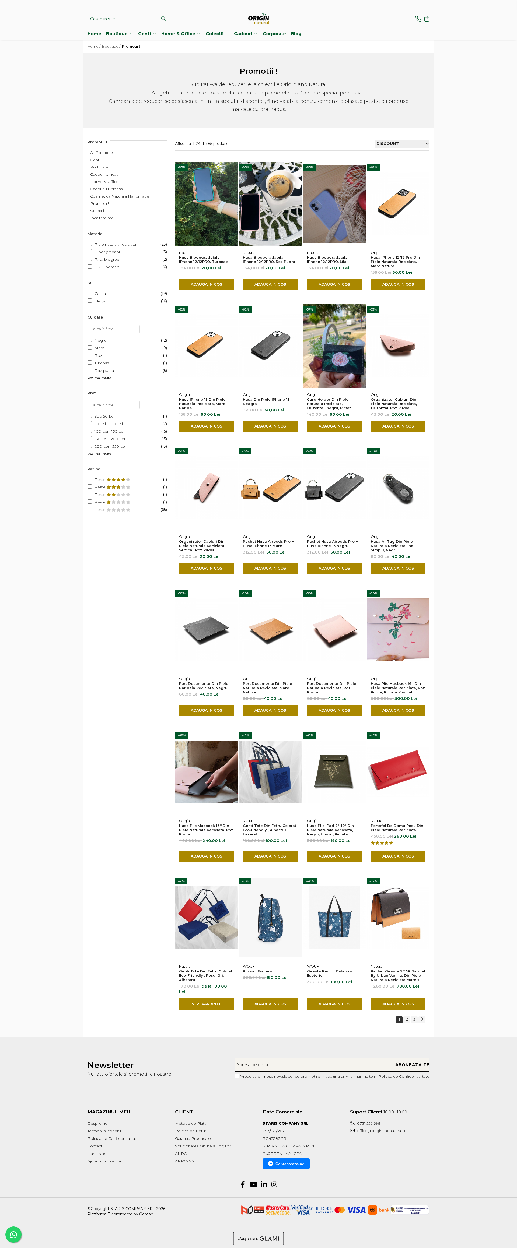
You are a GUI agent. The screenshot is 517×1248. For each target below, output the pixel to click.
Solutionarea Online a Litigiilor (203, 1146)
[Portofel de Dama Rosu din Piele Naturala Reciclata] (398, 771)
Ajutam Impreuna (104, 1161)
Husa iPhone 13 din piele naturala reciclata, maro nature (202, 403)
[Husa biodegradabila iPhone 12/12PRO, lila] (334, 203)
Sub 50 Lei (104, 416)
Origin (376, 253)
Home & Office (104, 181)
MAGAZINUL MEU (109, 1112)
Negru (101, 340)
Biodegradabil (108, 251)
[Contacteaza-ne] (418, 19)
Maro (99, 348)
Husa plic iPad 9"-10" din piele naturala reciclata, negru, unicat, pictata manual (330, 829)
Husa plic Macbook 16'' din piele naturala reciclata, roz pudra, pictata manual (398, 687)
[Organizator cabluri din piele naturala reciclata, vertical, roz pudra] (206, 487)
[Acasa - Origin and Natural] (258, 18)
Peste (101, 479)
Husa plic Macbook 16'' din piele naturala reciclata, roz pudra (206, 829)
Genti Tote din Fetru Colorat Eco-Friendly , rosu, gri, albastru (205, 975)
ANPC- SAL (186, 1161)
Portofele (99, 167)
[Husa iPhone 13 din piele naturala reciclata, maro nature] (206, 346)
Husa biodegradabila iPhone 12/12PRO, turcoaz (203, 259)
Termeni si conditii (104, 1131)
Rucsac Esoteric (258, 971)
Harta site (96, 1153)
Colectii (97, 210)
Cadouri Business (106, 188)
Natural (185, 253)
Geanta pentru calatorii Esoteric (329, 973)
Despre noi (98, 1123)
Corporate (274, 33)
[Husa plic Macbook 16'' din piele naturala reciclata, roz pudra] (206, 771)
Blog (296, 33)
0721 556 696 (368, 1123)
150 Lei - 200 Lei (110, 438)
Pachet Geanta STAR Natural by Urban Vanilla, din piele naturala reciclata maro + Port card (398, 975)
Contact (95, 1146)
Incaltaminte (102, 218)
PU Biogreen (107, 267)
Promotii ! (99, 203)
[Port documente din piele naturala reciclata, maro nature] (270, 629)
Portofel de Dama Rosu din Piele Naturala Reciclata (397, 827)
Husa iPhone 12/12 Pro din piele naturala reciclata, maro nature (395, 261)
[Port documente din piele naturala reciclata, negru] (206, 629)
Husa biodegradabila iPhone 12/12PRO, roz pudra (269, 259)
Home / (94, 46)
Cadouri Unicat (104, 174)
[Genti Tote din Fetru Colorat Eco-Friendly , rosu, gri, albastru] (206, 917)
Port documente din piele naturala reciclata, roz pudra (331, 687)
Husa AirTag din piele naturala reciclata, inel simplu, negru (392, 545)
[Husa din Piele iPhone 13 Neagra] (270, 346)
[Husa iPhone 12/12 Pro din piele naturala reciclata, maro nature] (398, 203)
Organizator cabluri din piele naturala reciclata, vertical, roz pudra (202, 545)
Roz (98, 355)
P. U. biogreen (108, 259)
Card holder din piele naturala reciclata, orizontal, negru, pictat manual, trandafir (329, 403)
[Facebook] (242, 1185)
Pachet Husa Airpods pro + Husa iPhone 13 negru (332, 543)
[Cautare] (163, 19)
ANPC (181, 1153)
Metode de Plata (191, 1123)
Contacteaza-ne (289, 1164)
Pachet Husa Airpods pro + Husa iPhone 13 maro (268, 543)
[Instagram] (274, 1185)
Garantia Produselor (193, 1138)
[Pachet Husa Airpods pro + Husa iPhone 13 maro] (270, 487)
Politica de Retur (190, 1131)
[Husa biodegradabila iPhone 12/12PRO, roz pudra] (270, 203)
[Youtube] (253, 1185)
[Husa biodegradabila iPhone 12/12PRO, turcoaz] (206, 203)
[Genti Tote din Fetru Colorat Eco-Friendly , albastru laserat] (270, 771)
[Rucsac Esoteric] (270, 917)
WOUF (249, 966)
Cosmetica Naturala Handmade (119, 196)
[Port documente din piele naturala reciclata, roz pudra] (334, 629)
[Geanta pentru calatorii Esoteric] (334, 917)
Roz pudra (104, 370)
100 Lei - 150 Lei (109, 431)
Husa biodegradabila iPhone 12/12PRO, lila (327, 259)
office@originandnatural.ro (381, 1130)
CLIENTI (185, 1112)
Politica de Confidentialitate (403, 1076)
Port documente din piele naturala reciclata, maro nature (267, 687)
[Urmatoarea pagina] (421, 1019)
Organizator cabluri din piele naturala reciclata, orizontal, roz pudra (394, 403)
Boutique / (111, 46)
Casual (101, 293)
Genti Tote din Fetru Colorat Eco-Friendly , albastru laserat (269, 829)
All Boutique (101, 152)
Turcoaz (102, 363)
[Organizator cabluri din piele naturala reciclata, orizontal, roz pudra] (398, 346)
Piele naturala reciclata (115, 244)
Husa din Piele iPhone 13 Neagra (266, 401)
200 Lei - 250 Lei (110, 446)
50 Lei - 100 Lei (109, 423)
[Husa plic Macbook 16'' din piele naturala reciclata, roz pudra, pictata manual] (398, 629)
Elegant (102, 301)
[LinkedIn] (263, 1185)
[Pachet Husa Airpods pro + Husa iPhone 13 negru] (334, 487)
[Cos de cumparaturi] (426, 19)
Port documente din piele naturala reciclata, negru (203, 685)
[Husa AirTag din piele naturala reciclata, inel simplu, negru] (398, 487)
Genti (95, 159)
